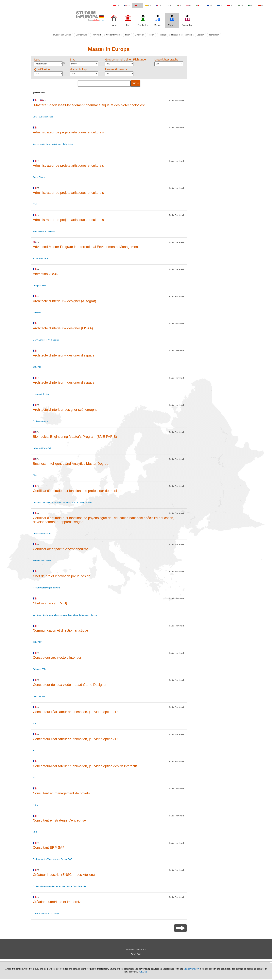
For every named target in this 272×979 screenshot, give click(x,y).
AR (252, 5)
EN (118, 5)
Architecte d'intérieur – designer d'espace (63, 355)
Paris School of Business (44, 231)
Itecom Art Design (41, 394)
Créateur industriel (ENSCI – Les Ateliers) (64, 875)
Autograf (37, 313)
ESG (35, 204)
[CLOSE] (143, 971)
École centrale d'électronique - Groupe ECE (52, 859)
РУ (211, 5)
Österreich (139, 35)
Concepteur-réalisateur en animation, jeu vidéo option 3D (75, 739)
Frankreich (96, 35)
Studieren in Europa (62, 35)
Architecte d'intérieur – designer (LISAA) (63, 328)
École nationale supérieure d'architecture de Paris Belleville (59, 886)
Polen (151, 35)
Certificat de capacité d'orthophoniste (60, 549)
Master (158, 25)
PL (190, 5)
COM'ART (37, 367)
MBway (36, 805)
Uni (128, 25)
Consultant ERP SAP (49, 847)
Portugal (162, 35)
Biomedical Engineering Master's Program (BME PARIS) (75, 436)
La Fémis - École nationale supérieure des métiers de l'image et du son (65, 615)
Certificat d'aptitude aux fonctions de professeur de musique (77, 491)
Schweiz (188, 35)
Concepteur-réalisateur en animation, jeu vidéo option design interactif (85, 766)
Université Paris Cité (42, 448)
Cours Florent (39, 177)
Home (113, 25)
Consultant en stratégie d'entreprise (59, 820)
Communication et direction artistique (60, 630)
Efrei (35, 475)
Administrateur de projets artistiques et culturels (68, 132)
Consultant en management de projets (61, 793)
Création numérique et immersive (57, 902)
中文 (263, 5)
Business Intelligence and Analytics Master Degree (70, 463)
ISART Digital (39, 696)
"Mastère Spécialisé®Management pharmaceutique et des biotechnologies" (89, 105)
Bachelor (143, 25)
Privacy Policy (191, 968)
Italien (127, 35)
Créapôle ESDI (39, 285)
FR (160, 5)
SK (221, 5)
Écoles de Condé (40, 421)
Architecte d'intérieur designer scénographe (65, 409)
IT (180, 5)
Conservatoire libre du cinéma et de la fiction (53, 144)
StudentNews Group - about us (136, 949)
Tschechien (214, 35)
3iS (34, 723)
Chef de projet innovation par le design (61, 576)
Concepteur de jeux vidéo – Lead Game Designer (70, 685)
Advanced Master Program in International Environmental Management (86, 247)
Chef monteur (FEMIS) (50, 603)
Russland (175, 35)
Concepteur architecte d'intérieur (57, 657)
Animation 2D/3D (45, 274)
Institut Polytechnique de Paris (46, 588)
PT (200, 5)
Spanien (200, 35)
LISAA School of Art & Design (46, 340)
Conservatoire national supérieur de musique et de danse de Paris (62, 502)
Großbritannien (113, 35)
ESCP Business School (43, 117)
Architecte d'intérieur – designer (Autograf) (64, 301)
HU (170, 5)
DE (139, 5)
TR (231, 5)
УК (242, 5)
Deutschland (81, 35)
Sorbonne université (42, 560)
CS (128, 5)
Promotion (187, 25)
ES (149, 5)
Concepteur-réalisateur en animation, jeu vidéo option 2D (75, 712)
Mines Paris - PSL (41, 258)
